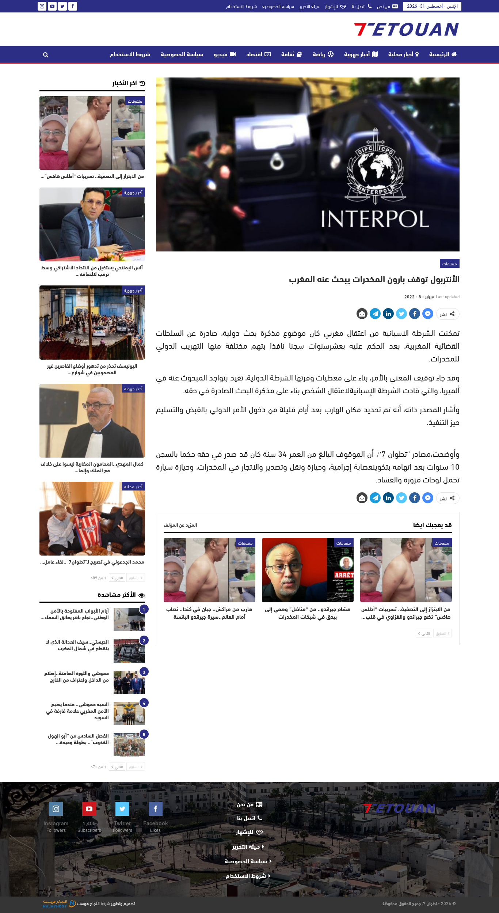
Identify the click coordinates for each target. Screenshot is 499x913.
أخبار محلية (400, 55)
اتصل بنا (359, 5)
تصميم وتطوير (123, 903)
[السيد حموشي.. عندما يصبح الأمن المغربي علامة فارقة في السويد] (129, 713)
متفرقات (449, 263)
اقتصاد (254, 55)
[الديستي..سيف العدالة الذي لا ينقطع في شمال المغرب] (129, 651)
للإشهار (331, 5)
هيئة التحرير (310, 5)
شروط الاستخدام (241, 5)
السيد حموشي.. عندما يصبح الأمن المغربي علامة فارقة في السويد (77, 711)
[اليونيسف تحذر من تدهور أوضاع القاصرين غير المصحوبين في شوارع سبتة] (92, 322)
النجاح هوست (88, 903)
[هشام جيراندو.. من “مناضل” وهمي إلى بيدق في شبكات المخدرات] (308, 570)
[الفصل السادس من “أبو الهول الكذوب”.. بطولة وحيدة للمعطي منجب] (129, 745)
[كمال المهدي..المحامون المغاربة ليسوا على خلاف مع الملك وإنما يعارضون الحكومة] (92, 421)
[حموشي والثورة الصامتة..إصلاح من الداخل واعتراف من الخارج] (129, 682)
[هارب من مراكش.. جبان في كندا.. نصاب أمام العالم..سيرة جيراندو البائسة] (209, 570)
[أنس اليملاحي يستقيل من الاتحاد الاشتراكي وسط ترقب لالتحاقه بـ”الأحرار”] (92, 224)
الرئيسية (439, 55)
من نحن (383, 5)
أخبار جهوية (357, 55)
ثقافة (287, 55)
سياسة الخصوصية (278, 5)
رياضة (319, 55)
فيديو (221, 55)
